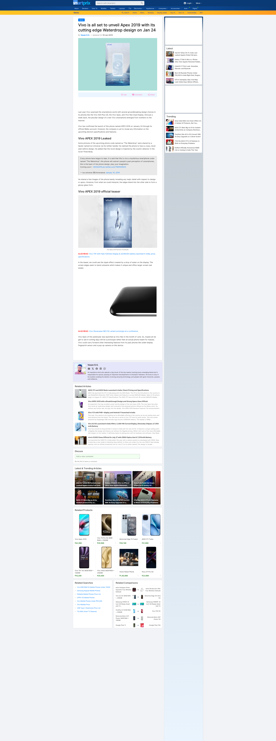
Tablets (112, 8)
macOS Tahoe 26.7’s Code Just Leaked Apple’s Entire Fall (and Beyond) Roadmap (88, 484)
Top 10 (172, 13)
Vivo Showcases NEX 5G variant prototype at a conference (113, 331)
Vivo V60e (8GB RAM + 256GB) (105, 572)
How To (94, 8)
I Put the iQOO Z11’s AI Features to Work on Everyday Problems (146, 501)
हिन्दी (201, 13)
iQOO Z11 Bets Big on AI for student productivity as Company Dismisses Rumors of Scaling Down (88, 501)
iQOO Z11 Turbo (147, 539)
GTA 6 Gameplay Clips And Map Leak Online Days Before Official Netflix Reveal (186, 81)
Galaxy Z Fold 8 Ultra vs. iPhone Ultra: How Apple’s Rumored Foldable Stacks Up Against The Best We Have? (117, 484)
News (77, 8)
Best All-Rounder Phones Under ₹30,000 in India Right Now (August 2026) (187, 74)
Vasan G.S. (93, 365)
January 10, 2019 (113, 172)
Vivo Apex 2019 (80, 539)
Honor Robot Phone (127, 572)
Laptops (122, 8)
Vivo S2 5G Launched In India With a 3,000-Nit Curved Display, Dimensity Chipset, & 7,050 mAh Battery (123, 425)
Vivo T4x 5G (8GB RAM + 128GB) (84, 572)
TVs (130, 8)
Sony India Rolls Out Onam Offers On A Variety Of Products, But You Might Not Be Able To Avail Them (146, 484)
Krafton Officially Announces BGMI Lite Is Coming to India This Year (187, 149)
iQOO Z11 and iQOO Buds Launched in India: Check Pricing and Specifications (118, 390)
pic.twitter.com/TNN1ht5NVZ (114, 167)
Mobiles (103, 8)
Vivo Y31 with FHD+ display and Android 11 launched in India (111, 412)
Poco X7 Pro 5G (147, 572)
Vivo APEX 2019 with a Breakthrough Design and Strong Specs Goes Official (118, 401)
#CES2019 (97, 167)
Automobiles (192, 13)
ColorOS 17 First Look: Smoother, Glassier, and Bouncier (186, 67)
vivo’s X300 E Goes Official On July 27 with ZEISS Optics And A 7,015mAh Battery (120, 437)
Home (135, 13)
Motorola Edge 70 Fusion (129, 539)
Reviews (85, 8)
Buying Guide (162, 13)
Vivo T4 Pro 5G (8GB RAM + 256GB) (104, 539)
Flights (195, 8)
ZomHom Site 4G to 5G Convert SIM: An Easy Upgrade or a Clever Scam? (117, 501)
